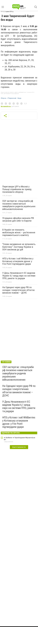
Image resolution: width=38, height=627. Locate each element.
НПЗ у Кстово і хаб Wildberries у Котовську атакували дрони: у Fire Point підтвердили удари (17, 261)
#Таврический (12, 98)
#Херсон (3, 98)
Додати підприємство (19, 447)
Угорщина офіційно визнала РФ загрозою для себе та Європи (18, 219)
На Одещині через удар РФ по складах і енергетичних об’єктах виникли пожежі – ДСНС (18, 290)
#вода (19, 98)
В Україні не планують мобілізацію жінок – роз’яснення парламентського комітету (18, 232)
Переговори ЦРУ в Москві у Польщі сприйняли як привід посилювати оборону (16, 189)
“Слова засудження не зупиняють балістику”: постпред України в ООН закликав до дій (18, 247)
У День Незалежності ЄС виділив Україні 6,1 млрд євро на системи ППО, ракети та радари (18, 276)
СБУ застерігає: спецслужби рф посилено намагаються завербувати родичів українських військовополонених (18, 205)
